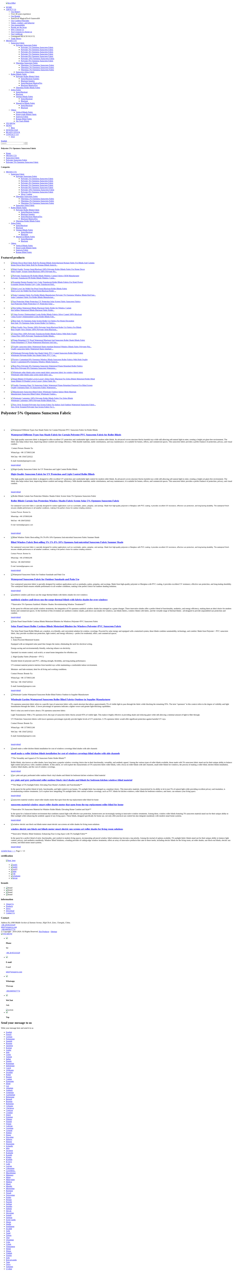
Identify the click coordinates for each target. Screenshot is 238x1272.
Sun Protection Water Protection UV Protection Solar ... (32, 304)
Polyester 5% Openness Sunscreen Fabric (37, 54)
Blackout (19, 94)
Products (9, 906)
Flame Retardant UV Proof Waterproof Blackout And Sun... (34, 342)
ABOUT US (11, 9)
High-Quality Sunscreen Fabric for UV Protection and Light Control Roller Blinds (53, 474)
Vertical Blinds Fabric (24, 112)
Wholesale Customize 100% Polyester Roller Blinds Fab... (34, 400)
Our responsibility (18, 25)
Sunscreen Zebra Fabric (25, 72)
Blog (13, 128)
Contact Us (10, 913)
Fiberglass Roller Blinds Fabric (28, 88)
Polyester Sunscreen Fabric (26, 45)
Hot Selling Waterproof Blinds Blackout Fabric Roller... (32, 310)
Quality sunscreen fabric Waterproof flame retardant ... (32, 349)
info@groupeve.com (9, 927)
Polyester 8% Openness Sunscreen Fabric (37, 56)
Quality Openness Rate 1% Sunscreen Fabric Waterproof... (34, 388)
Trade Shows (16, 38)
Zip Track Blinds (22, 121)
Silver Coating (26, 194)
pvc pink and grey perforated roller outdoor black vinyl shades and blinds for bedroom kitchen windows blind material (71, 780)
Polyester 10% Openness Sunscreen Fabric (37, 59)
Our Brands (15, 16)
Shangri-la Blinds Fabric (25, 103)
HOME (9, 7)
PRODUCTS (11, 41)
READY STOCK (13, 132)
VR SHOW (10, 123)
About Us (10, 904)
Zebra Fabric (16, 90)
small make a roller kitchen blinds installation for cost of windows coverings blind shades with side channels (65, 753)
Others (13, 110)
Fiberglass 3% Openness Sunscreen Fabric (37, 67)
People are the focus (19, 27)
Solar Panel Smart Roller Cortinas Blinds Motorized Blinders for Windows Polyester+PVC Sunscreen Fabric (66, 626)
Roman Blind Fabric (24, 119)
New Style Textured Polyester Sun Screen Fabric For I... (33, 407)
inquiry (13, 465)
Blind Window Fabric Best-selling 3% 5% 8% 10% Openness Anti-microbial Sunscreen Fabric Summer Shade (67, 542)
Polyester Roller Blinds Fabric (27, 76)
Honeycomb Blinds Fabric (26, 114)
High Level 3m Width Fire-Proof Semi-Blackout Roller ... (33, 291)
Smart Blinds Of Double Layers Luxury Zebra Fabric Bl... (34, 381)
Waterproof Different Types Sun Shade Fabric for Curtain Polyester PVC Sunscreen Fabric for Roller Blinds (66, 434)
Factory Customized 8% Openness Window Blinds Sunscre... (35, 362)
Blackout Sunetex (28, 81)
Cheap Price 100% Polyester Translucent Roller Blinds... (33, 336)
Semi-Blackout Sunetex (30, 79)
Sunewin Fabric (22, 117)
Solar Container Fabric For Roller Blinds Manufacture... (33, 297)
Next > (10, 851)
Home (8, 153)
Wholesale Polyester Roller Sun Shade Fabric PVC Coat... (34, 355)
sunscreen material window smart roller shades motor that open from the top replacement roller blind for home (67, 804)
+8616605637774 (8, 929)
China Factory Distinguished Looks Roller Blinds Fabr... (33, 317)
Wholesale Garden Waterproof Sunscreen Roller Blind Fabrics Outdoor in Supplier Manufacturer (60, 699)
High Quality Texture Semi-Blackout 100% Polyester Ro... (34, 271)
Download (10, 911)
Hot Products (44, 932)
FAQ (13, 137)
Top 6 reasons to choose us (21, 32)
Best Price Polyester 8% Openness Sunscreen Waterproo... (34, 368)
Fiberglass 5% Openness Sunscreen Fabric (37, 70)
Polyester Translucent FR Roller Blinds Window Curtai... (33, 278)
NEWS (9, 125)
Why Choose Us (17, 30)
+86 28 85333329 (8, 925)
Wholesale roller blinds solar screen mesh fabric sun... (32, 375)
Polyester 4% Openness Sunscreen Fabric (37, 52)
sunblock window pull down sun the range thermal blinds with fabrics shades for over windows (59, 599)
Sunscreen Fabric (17, 43)
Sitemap (54, 932)
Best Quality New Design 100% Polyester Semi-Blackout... (34, 329)
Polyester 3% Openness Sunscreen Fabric (37, 50)
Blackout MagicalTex (29, 85)
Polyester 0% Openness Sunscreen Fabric (37, 61)
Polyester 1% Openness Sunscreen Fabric (37, 47)
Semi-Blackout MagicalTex (31, 83)
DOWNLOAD (12, 130)
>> (14, 851)
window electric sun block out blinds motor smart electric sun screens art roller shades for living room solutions (67, 829)
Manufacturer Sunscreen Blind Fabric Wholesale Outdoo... (34, 394)
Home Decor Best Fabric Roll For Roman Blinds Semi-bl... (34, 265)
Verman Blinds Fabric (24, 96)
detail (18, 465)
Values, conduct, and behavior (22, 23)
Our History (15, 12)
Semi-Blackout (22, 92)
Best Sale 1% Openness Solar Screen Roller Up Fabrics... (33, 323)
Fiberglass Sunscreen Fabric (27, 63)
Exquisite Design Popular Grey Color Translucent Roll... (33, 284)
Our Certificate (17, 34)
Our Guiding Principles (20, 21)
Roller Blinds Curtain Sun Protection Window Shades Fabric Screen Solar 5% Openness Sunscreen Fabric (65, 500)
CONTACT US (12, 134)
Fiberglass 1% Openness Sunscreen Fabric (37, 65)
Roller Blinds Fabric (19, 74)
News (8, 908)
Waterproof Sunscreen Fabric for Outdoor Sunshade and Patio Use (45, 579)
